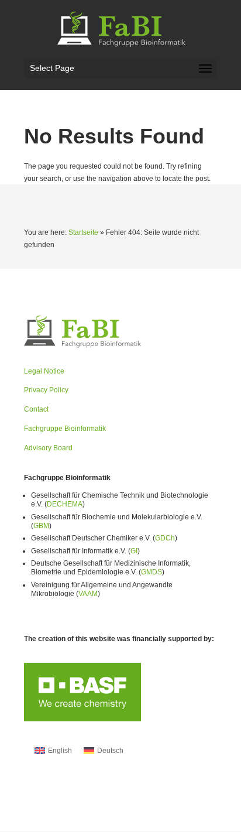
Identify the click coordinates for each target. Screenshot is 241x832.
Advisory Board (48, 448)
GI (133, 551)
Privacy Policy (46, 390)
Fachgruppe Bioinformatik (65, 428)
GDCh (165, 538)
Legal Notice (44, 371)
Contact (36, 409)
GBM (41, 526)
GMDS (151, 572)
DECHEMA (64, 504)
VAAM (88, 594)
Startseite (83, 232)
